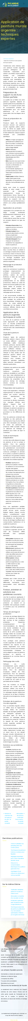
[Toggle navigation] (24, 3)
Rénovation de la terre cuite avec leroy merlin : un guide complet (19, 818)
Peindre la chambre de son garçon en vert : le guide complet (8, 818)
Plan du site (14, 1020)
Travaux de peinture (9, 58)
